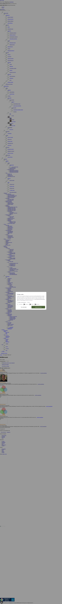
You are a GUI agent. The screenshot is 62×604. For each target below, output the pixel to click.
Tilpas (29, 302)
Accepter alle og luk (38, 307)
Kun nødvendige (23, 307)
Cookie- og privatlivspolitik (22, 302)
